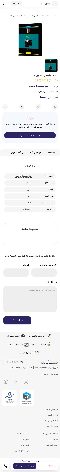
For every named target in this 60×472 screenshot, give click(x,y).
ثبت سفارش (53, 415)
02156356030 (40, 367)
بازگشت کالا (53, 439)
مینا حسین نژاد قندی (38, 86)
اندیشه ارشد (42, 91)
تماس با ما (25, 445)
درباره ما (26, 439)
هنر (21, 15)
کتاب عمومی (32, 15)
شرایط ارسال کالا (51, 420)
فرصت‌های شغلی (22, 450)
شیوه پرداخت (52, 426)
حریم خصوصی (52, 445)
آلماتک (24, 461)
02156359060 (15, 367)
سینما (12, 15)
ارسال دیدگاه (17, 320)
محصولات (46, 15)
